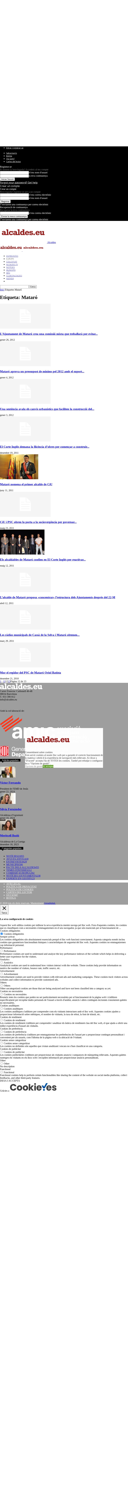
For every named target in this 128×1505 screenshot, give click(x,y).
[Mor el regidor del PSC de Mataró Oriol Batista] (25, 666)
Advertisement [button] (7, 971)
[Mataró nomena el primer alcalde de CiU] (19, 478)
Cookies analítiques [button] (9, 1005)
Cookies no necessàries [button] (11, 991)
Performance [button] (6, 948)
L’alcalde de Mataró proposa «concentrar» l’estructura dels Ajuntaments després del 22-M (57, 597)
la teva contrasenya (38, 175)
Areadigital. (50, 903)
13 (9, 681)
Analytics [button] (4, 959)
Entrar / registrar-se (14, 148)
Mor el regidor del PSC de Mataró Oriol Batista (30, 672)
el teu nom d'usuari (38, 172)
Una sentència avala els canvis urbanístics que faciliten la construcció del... (47, 409)
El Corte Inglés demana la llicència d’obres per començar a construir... (44, 446)
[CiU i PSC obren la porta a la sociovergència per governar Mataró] (25, 516)
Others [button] (3, 982)
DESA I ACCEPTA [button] (10, 1080)
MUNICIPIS (10, 270)
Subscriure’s (11, 153)
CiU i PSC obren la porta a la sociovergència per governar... (38, 522)
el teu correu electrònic (40, 194)
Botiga (9, 156)
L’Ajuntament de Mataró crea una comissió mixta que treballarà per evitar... (49, 333)
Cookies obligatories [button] (10, 930)
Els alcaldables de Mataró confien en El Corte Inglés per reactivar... (43, 559)
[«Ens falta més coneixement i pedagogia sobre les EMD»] (8, 776)
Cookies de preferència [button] (11, 1028)
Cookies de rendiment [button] (11, 1017)
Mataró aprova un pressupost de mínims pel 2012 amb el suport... (42, 371)
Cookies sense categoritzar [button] (13, 1040)
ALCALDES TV (12, 264)
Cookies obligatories (14, 934)
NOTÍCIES (10, 267)
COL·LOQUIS (11, 261)
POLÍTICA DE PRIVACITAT (21, 886)
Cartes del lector (13, 161)
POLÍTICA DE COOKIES (19, 889)
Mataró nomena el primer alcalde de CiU (26, 484)
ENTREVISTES (12, 256)
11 (4, 681)
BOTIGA (11, 898)
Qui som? (10, 158)
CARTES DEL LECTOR (19, 892)
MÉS (8, 273)
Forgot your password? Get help (19, 182)
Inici (2, 289)
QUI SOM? (12, 895)
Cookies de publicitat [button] (10, 1049)
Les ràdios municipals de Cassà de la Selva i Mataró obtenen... (40, 635)
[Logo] (11, 250)
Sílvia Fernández (11, 809)
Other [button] (3, 1060)
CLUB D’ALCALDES (14, 275)
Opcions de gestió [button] (34, 766)
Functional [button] (5, 1069)
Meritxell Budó (9, 835)
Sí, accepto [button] (48, 766)
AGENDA (10, 278)
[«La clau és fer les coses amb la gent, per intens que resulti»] (8, 803)
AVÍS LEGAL (13, 884)
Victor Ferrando (10, 782)
